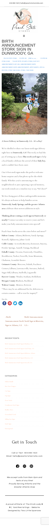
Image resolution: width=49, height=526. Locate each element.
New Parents (34, 67)
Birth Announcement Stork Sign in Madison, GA (19, 344)
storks (23, 70)
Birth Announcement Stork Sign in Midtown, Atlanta (20, 353)
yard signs (30, 70)
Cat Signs (7, 391)
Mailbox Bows (9, 410)
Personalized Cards (10, 414)
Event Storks (8, 400)
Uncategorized (9, 428)
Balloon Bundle (9, 382)
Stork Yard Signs (14, 70)
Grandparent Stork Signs (12, 405)
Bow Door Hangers (10, 386)
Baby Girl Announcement (22, 64)
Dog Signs (8, 396)
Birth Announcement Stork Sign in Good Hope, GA (19, 348)
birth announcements (21, 67)
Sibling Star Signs (10, 419)
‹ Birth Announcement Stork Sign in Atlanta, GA (14, 321)
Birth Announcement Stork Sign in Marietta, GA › (34, 321)
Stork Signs (6, 61)
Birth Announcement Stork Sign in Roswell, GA (18, 363)
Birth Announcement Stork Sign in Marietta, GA (19, 358)
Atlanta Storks (27, 61)
